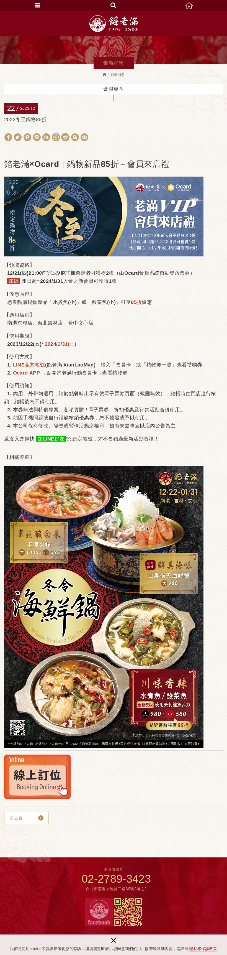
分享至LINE (37, 137)
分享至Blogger (75, 137)
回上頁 (16, 818)
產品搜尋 (113, 5)
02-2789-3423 (116, 878)
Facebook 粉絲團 (99, 912)
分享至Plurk (27, 137)
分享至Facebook (8, 137)
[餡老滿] (113, 23)
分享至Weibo (65, 137)
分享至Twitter (18, 137)
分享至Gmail (84, 137)
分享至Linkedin (46, 137)
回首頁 (189, 5)
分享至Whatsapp (56, 137)
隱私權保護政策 (203, 948)
